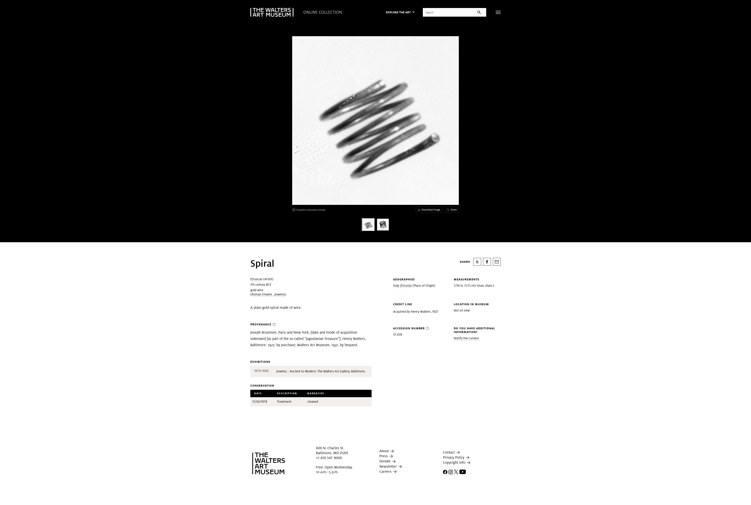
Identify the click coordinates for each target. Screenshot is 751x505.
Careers (386, 471)
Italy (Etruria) (402, 286)
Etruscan (256, 279)
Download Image (430, 209)
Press (384, 456)
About (384, 451)
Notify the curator (466, 338)
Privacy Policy (454, 457)
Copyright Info (454, 462)
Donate (385, 461)
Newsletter (388, 466)
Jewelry (279, 294)
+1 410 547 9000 (329, 457)
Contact (449, 452)
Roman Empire (262, 294)
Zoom (454, 209)
